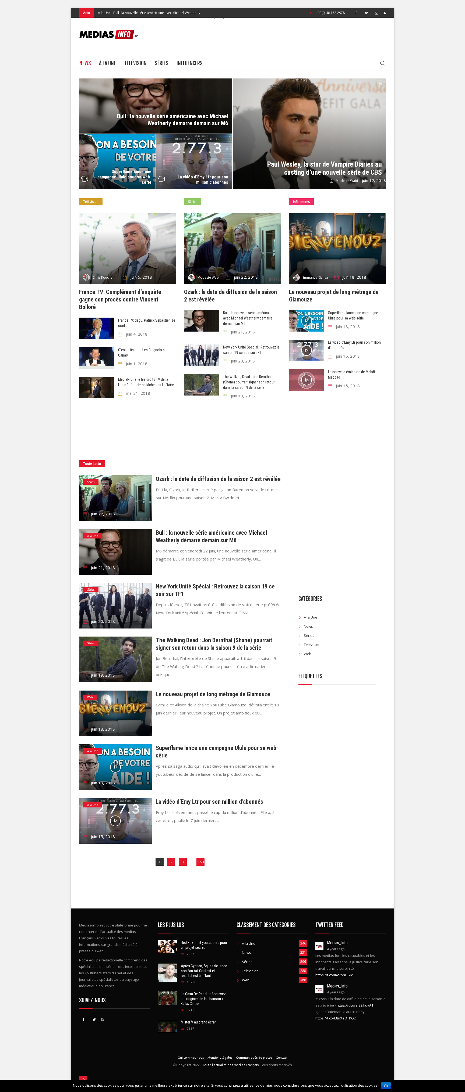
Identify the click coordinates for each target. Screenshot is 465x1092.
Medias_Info (337, 942)
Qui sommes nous (191, 1057)
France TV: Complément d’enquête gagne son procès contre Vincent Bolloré (120, 299)
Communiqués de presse (254, 1057)
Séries (161, 63)
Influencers (190, 63)
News (85, 63)
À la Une (107, 63)
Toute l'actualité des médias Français (230, 1065)
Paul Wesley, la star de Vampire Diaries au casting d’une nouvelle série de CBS (324, 168)
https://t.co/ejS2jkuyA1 (355, 1005)
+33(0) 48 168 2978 (330, 12)
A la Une (104, 12)
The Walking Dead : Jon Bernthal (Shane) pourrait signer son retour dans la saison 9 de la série (248, 382)
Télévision (135, 63)
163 (200, 861)
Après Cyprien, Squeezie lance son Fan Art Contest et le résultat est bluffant (204, 971)
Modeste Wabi (347, 180)
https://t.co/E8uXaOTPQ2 (335, 1018)
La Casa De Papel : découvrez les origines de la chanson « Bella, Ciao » (203, 999)
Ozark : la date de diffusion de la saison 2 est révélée (218, 479)
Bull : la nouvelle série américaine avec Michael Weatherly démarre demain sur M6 (172, 120)
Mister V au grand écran (199, 1022)
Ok (386, 1086)
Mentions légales (219, 1057)
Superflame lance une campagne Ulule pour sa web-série (124, 177)
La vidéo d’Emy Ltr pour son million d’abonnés (203, 179)
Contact (281, 1057)
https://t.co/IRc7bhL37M (334, 974)
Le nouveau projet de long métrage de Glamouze (213, 694)
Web (90, 697)
